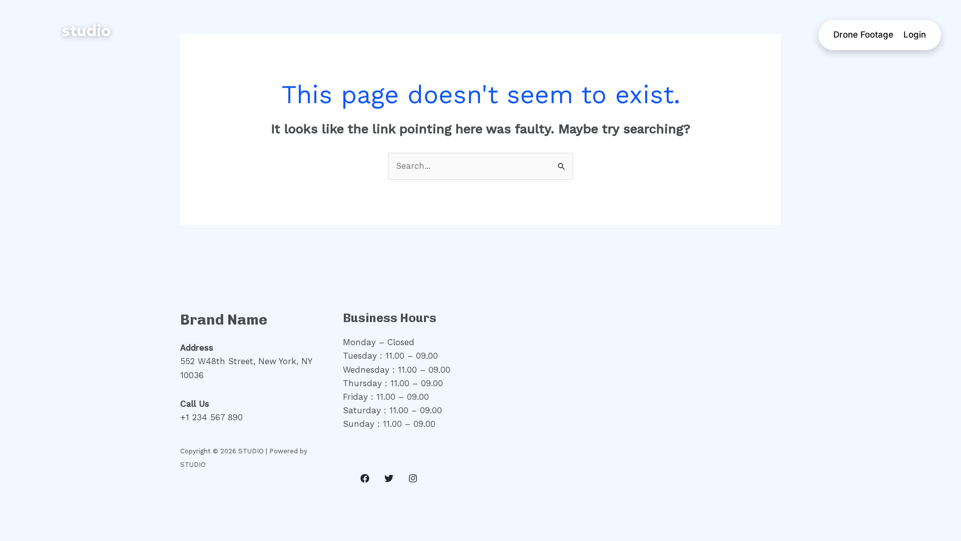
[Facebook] (364, 478)
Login (914, 35)
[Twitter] (388, 478)
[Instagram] (412, 478)
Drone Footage (863, 35)
